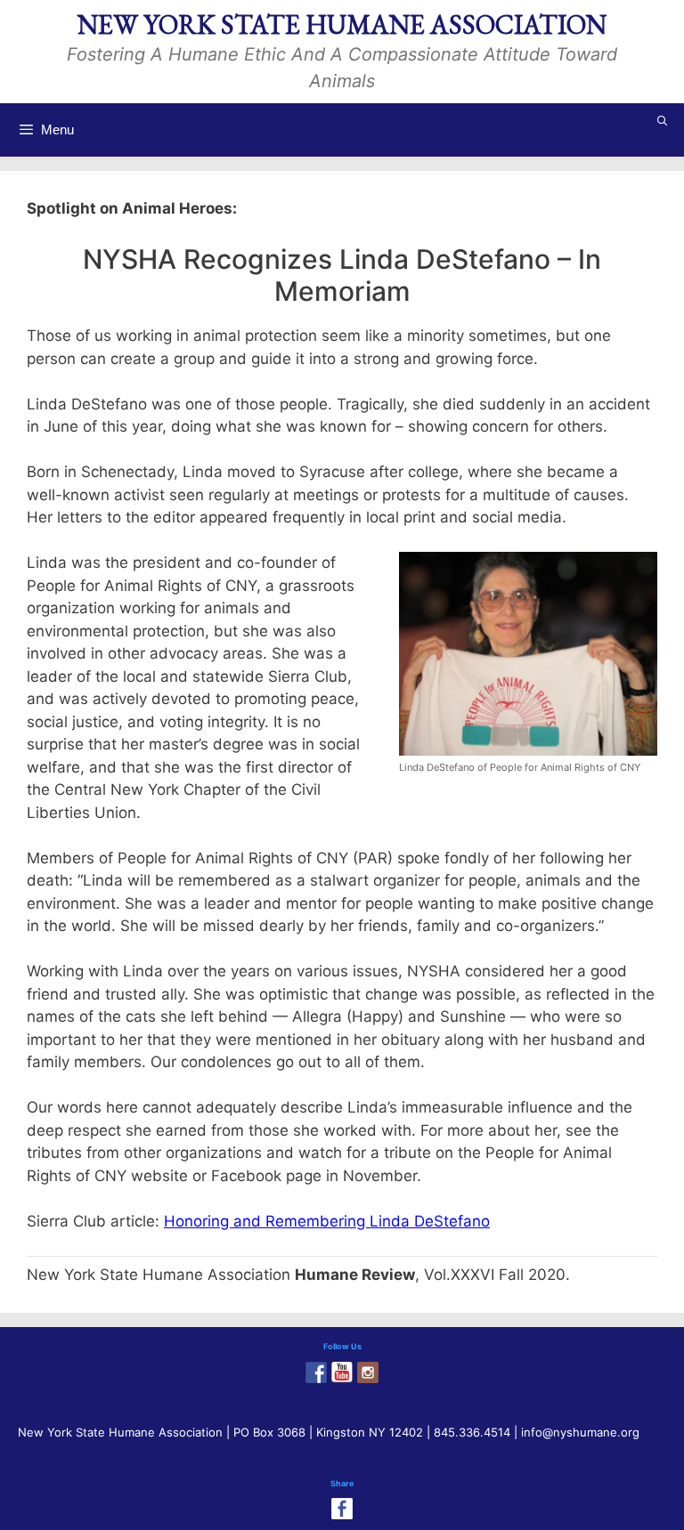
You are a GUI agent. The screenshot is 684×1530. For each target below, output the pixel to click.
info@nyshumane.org (580, 1432)
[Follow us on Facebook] (316, 1372)
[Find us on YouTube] (342, 1372)
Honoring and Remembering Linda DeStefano (327, 1221)
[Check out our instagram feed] (368, 1372)
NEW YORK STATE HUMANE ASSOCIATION (342, 24)
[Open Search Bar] (662, 121)
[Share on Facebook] (342, 1508)
